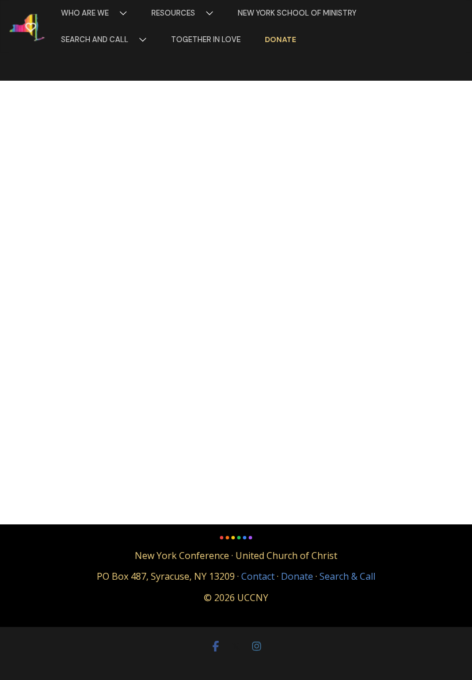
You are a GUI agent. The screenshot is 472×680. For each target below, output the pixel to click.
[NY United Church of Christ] (27, 26)
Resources (173, 13)
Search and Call (94, 39)
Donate (280, 39)
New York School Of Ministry (297, 13)
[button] (121, 13)
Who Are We (85, 13)
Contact (258, 576)
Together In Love (206, 39)
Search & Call (347, 576)
